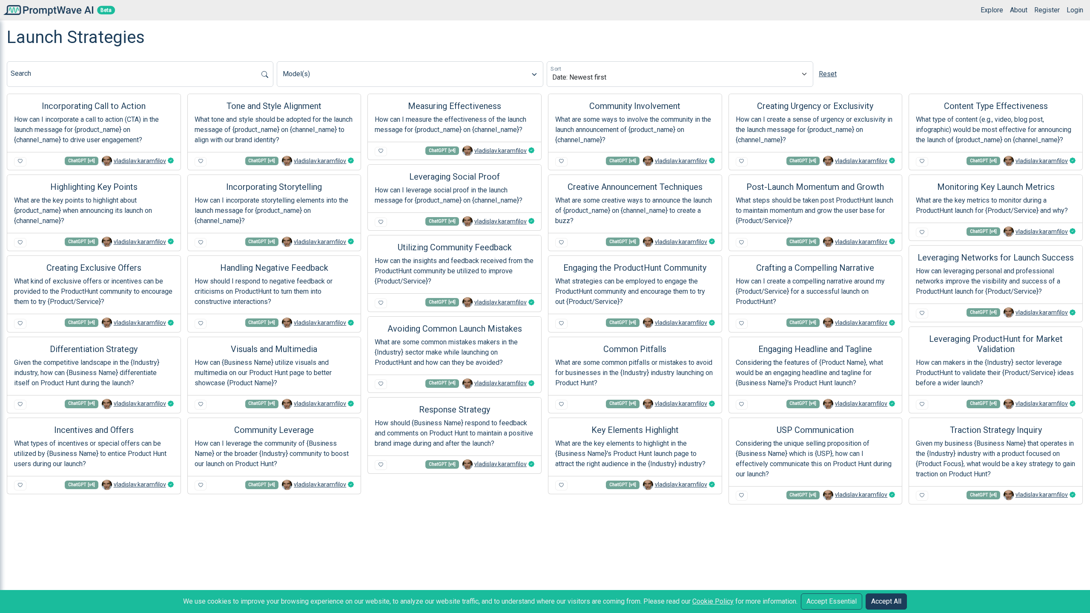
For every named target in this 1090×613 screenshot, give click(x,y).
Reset (828, 74)
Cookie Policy (713, 601)
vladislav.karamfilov (140, 161)
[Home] (46, 10)
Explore (992, 10)
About (1018, 10)
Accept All (886, 601)
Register (1047, 10)
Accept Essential (831, 601)
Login (1075, 10)
